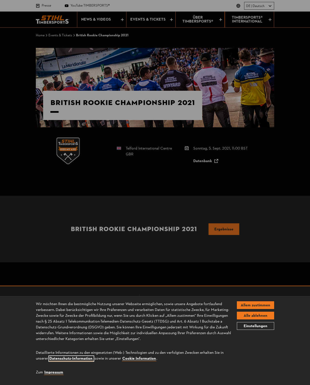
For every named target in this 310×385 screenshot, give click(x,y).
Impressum (53, 372)
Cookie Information (139, 358)
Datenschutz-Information (71, 358)
